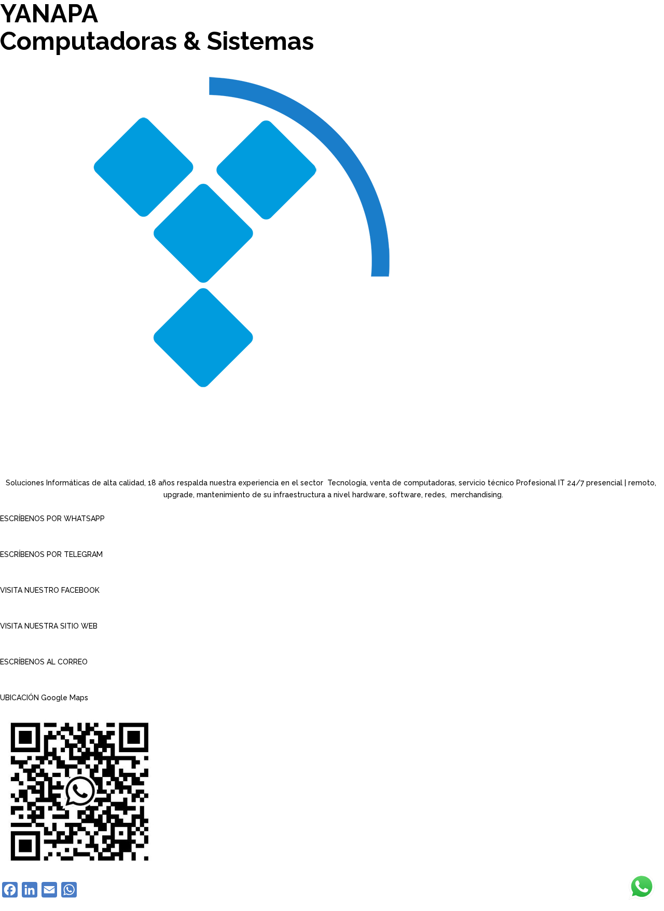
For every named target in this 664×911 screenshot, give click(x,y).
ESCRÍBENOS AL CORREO (44, 662)
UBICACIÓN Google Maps (44, 698)
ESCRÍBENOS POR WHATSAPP (52, 518)
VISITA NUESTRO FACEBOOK (50, 590)
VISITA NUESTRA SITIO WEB (49, 626)
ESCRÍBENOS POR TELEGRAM (51, 554)
